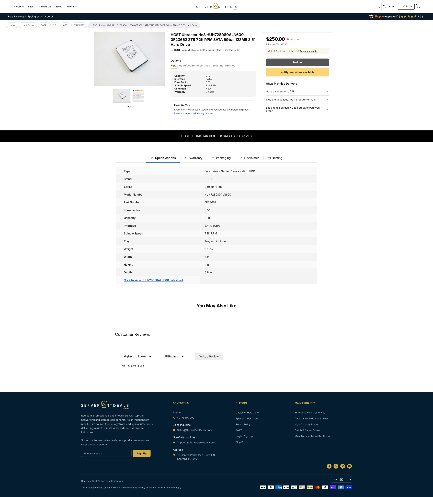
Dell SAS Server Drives (307, 430)
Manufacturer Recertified (194, 65)
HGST (177, 50)
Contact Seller (232, 50)
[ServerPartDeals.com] (105, 405)
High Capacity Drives (306, 424)
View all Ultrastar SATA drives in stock (202, 50)
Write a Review (209, 356)
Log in (390, 6)
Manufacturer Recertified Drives (312, 436)
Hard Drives (28, 25)
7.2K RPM (79, 25)
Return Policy (243, 424)
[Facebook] (329, 466)
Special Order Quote (247, 418)
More (71, 6)
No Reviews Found (133, 365)
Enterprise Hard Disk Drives (310, 412)
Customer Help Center (248, 412)
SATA (43, 25)
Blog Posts (241, 442)
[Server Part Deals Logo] (216, 6)
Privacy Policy (145, 487)
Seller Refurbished (223, 65)
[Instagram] (342, 466)
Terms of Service (166, 487)
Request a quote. (309, 51)
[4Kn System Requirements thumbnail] (138, 95)
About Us (45, 6)
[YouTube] (349, 466)
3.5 (54, 25)
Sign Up (141, 453)
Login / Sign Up (244, 436)
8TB (65, 25)
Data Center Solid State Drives (311, 418)
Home (12, 25)
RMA (59, 6)
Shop (18, 6)
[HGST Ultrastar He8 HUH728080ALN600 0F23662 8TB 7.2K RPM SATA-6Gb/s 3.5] (122, 95)
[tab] (163, 158)
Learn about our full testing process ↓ (194, 113)
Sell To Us (241, 430)
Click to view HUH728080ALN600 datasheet (153, 280)
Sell (31, 6)
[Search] (378, 6)
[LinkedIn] (336, 466)
